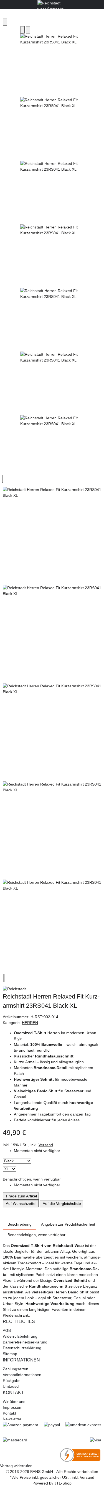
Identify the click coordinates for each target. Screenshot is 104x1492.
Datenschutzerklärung (22, 1348)
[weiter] (3, 978)
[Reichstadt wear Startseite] (52, 4)
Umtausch (12, 1386)
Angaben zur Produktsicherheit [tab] (68, 1224)
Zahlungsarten (15, 1369)
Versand (46, 1145)
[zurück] (2, 479)
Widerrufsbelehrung (20, 1336)
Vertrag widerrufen (16, 1466)
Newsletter (12, 1419)
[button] (52, 1321)
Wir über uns (14, 1401)
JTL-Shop (63, 1483)
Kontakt (9, 1413)
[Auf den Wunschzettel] (28, 29)
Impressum (12, 1407)
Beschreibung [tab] (19, 1224)
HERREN (30, 1022)
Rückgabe (12, 1380)
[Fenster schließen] (5, 22)
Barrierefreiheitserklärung (25, 1342)
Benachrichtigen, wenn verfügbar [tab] (36, 1235)
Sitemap (10, 1353)
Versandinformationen (22, 1375)
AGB (7, 1330)
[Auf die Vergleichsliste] (22, 29)
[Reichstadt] (52, 989)
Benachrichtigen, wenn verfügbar (32, 1179)
